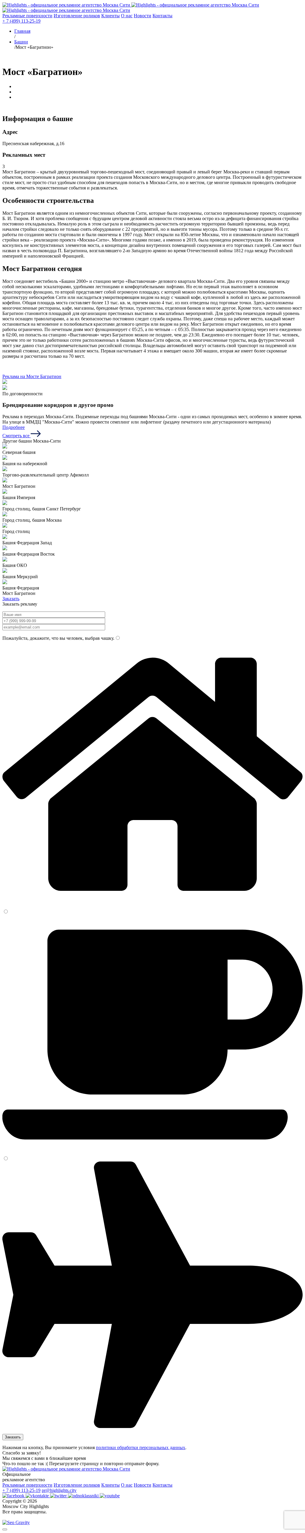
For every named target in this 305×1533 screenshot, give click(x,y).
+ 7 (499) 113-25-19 (21, 20)
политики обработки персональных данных (140, 1447)
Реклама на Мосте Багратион (31, 376)
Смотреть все (16, 435)
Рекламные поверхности (27, 15)
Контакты (162, 15)
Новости (142, 15)
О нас (127, 15)
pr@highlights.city (59, 1490)
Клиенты (110, 15)
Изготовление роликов (77, 15)
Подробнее (13, 427)
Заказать (10, 598)
